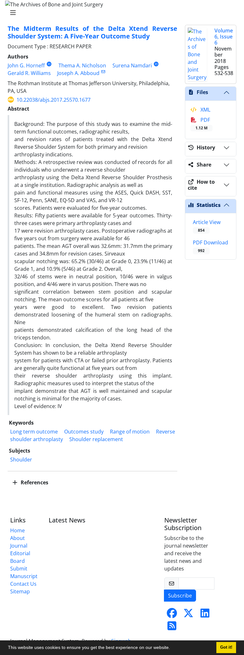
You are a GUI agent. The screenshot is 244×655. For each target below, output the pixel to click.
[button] (172, 648)
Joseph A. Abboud (78, 73)
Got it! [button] (226, 647)
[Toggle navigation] (120, 12)
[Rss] (172, 627)
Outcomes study (84, 431)
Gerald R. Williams (29, 73)
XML (204, 109)
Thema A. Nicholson (82, 65)
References (33, 482)
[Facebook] (172, 614)
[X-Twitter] (188, 614)
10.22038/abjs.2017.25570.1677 (54, 99)
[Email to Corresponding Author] (103, 71)
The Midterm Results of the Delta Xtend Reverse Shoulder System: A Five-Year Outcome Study (92, 32)
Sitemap (20, 591)
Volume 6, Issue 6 (223, 36)
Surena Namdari (132, 65)
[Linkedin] (205, 614)
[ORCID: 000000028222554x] (156, 64)
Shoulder (21, 459)
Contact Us (23, 583)
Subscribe (180, 595)
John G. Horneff (26, 65)
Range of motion (130, 431)
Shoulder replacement (96, 439)
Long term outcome (34, 431)
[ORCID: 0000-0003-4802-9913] (49, 64)
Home (17, 530)
